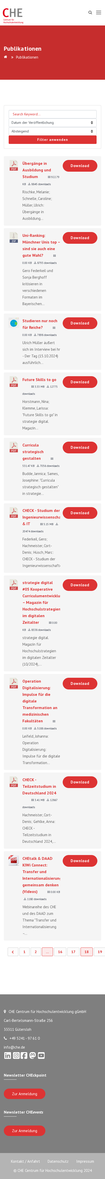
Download (80, 165)
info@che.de (14, 1047)
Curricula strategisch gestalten (33, 451)
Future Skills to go (39, 379)
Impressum (85, 1161)
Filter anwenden (52, 139)
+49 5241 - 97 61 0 (24, 1038)
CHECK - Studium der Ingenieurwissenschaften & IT (45, 517)
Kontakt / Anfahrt (25, 1161)
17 (73, 952)
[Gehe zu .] (6, 57)
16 (60, 952)
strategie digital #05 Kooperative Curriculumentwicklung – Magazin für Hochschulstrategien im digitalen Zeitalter (43, 602)
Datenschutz (58, 1161)
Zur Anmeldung (24, 1093)
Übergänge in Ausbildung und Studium (36, 170)
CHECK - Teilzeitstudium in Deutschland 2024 (39, 786)
